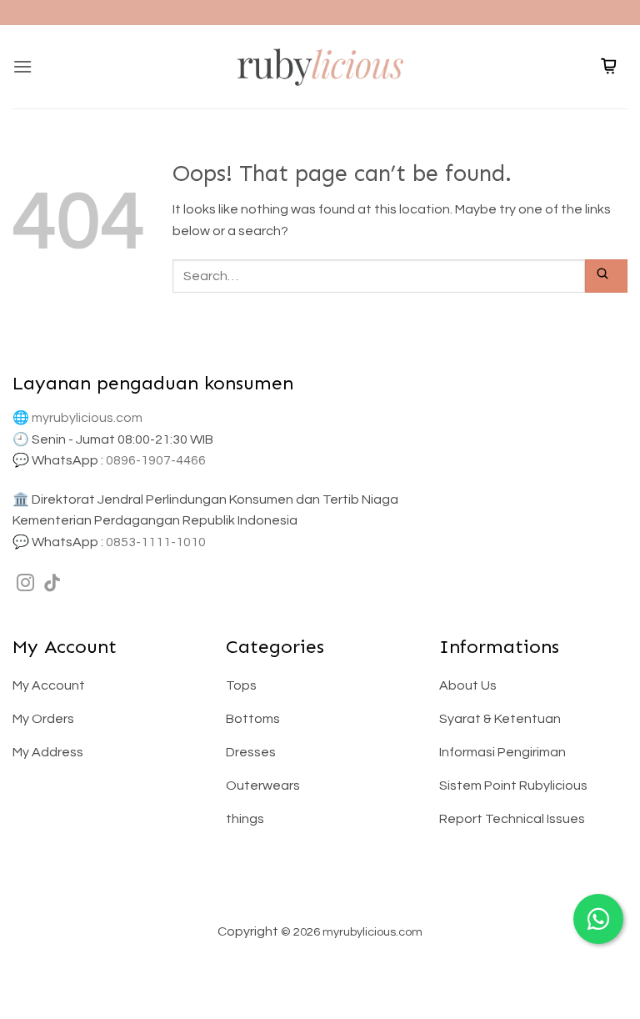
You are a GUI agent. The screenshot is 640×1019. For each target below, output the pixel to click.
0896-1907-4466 (156, 460)
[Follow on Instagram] (25, 584)
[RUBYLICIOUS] (320, 66)
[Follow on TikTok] (52, 584)
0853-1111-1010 (156, 542)
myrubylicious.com (87, 417)
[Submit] (606, 275)
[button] (22, 66)
